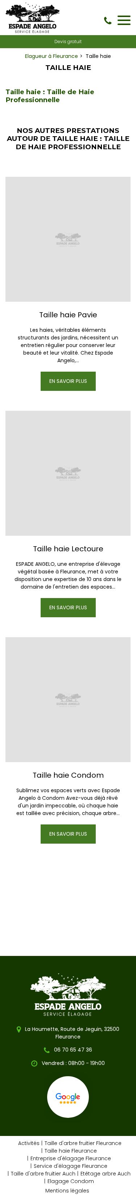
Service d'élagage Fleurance (70, 1166)
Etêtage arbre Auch (106, 1173)
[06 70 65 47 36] (109, 21)
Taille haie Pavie (68, 314)
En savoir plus (68, 381)
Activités (29, 1143)
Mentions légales (67, 1190)
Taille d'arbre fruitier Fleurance (83, 1143)
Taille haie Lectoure (68, 548)
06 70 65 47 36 (72, 1049)
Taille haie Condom (68, 775)
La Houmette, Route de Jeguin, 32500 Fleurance (71, 1032)
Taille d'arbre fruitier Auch (43, 1173)
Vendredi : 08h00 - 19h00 (72, 1063)
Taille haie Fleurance (71, 1150)
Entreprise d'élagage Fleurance (70, 1158)
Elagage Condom (71, 1181)
